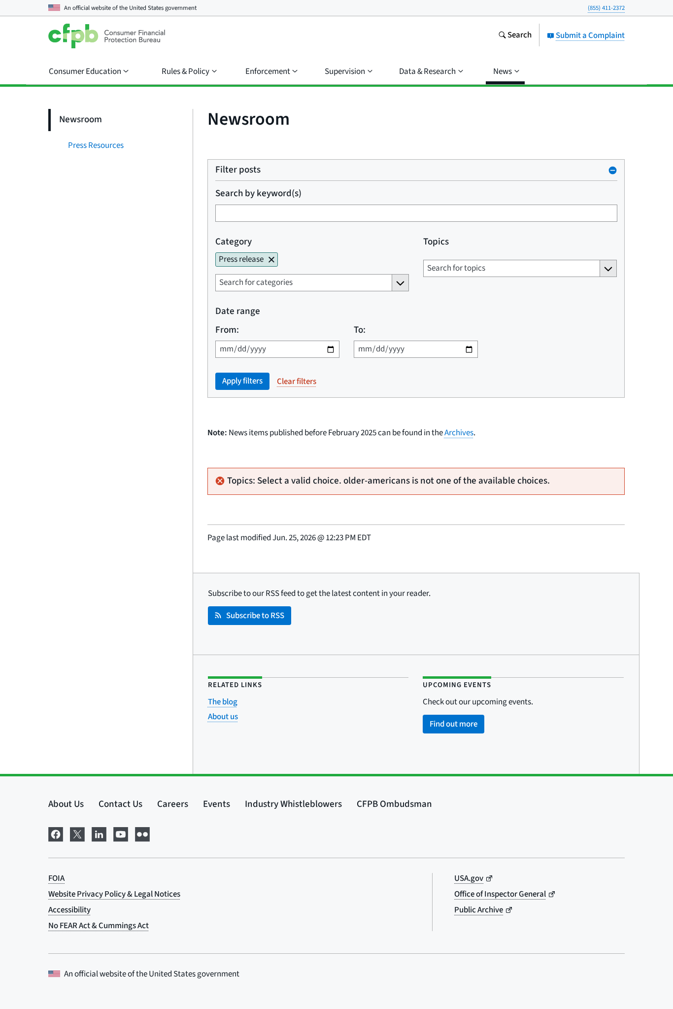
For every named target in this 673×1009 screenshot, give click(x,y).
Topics (435, 242)
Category (233, 242)
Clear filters (296, 381)
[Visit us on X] (77, 833)
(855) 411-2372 (606, 7)
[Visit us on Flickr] (142, 833)
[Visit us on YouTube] (120, 833)
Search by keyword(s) (258, 194)
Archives (458, 433)
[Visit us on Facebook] (55, 833)
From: (227, 330)
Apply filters (242, 381)
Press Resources (96, 145)
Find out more (453, 724)
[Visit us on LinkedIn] (99, 833)
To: (359, 330)
